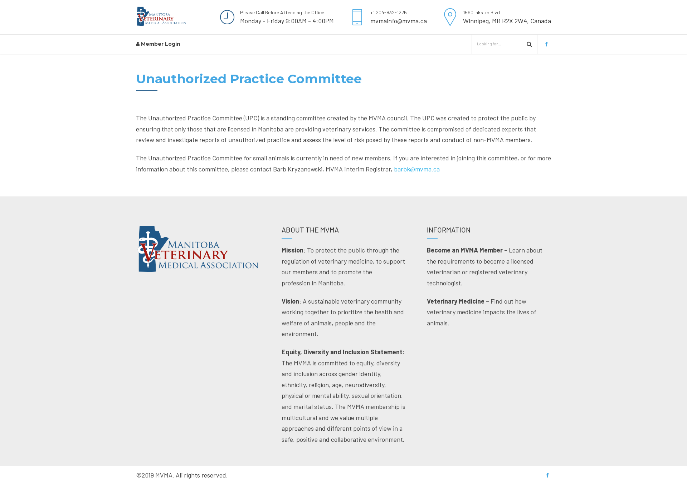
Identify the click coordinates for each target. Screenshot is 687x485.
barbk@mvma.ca (417, 169)
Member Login (160, 44)
